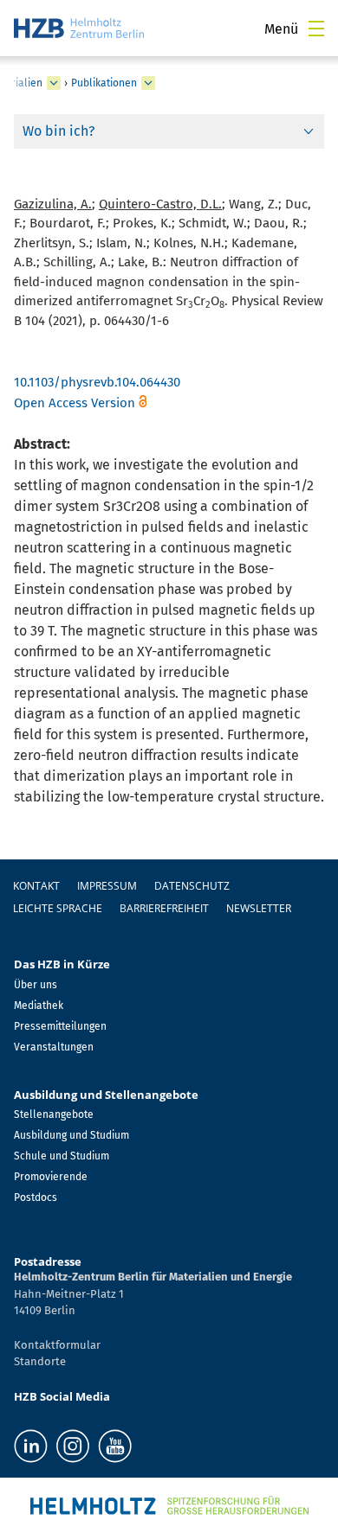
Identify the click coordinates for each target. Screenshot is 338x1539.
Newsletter (258, 908)
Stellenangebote (54, 1114)
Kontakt (36, 885)
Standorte (40, 1361)
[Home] (79, 28)
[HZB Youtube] (115, 1446)
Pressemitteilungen (60, 1026)
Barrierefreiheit (164, 908)
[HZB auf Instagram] (72, 1446)
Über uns (35, 985)
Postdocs (35, 1197)
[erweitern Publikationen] (148, 83)
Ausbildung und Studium (71, 1135)
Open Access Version (74, 403)
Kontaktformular (57, 1344)
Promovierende (51, 1177)
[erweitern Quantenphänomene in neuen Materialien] (54, 83)
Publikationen (104, 83)
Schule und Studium (61, 1156)
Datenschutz (192, 885)
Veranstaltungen (54, 1047)
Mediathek (38, 1005)
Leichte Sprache (57, 908)
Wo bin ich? (58, 131)
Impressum (107, 885)
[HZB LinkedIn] (31, 1446)
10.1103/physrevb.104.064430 (97, 382)
